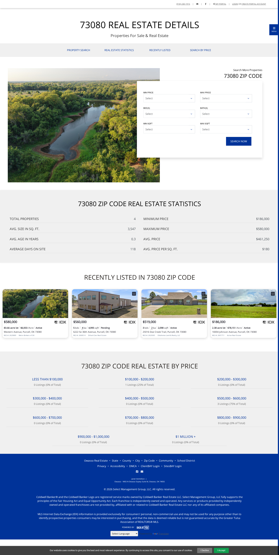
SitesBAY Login (173, 466)
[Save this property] (65, 294)
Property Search (78, 50)
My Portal (220, 4)
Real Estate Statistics (119, 50)
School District (186, 460)
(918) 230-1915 (183, 4)
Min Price (148, 92)
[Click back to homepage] (13, 3)
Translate (164, 533)
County (126, 460)
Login (235, 4)
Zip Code (149, 460)
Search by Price (200, 50)
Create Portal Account (254, 4)
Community (166, 460)
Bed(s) (146, 108)
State (115, 460)
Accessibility (117, 466)
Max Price (205, 92)
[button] (274, 29)
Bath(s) (204, 108)
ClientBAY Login (150, 466)
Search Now (238, 141)
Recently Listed (159, 50)
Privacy (101, 466)
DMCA (133, 466)
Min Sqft (147, 123)
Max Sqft (205, 123)
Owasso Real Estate (96, 460)
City (137, 460)
